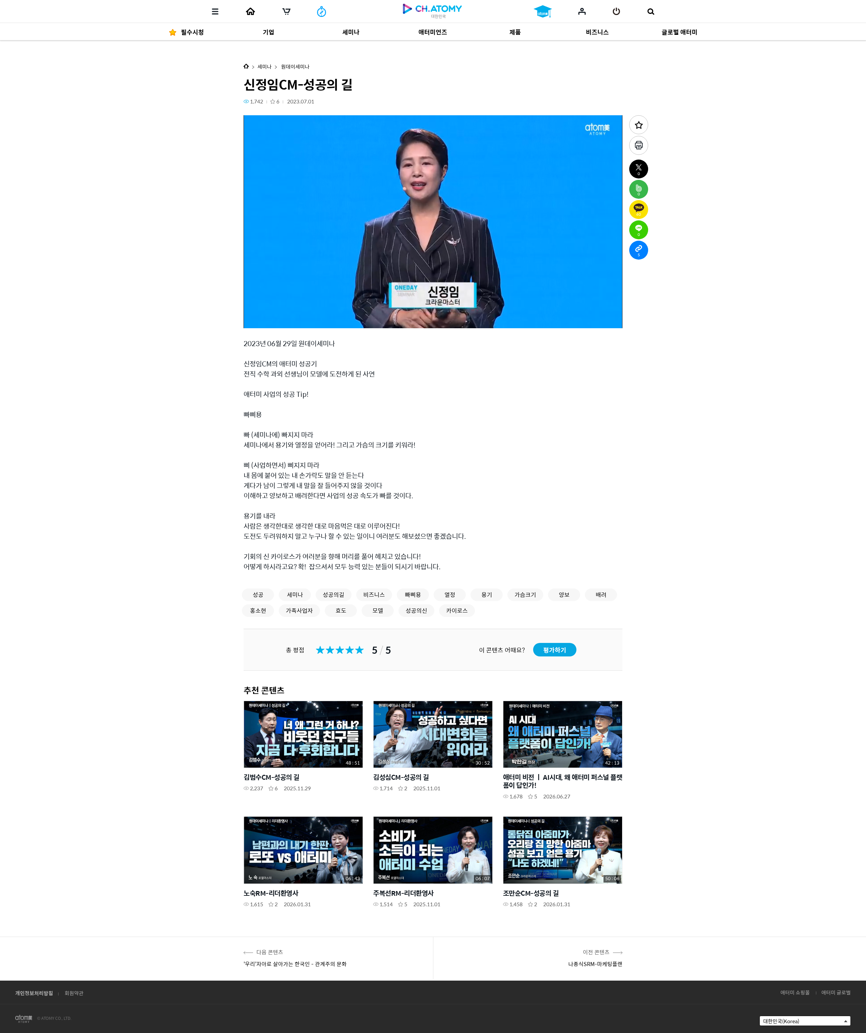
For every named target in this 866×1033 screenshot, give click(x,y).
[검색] (650, 11)
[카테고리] (215, 11)
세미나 (264, 66)
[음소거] (297, 319)
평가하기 (554, 649)
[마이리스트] (582, 11)
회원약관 (74, 993)
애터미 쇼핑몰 (795, 992)
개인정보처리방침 (34, 993)
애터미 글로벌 (836, 992)
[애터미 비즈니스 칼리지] (542, 11)
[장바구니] (286, 11)
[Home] (250, 11)
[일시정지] (257, 319)
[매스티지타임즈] (321, 11)
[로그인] (616, 11)
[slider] (433, 310)
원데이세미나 (295, 66)
